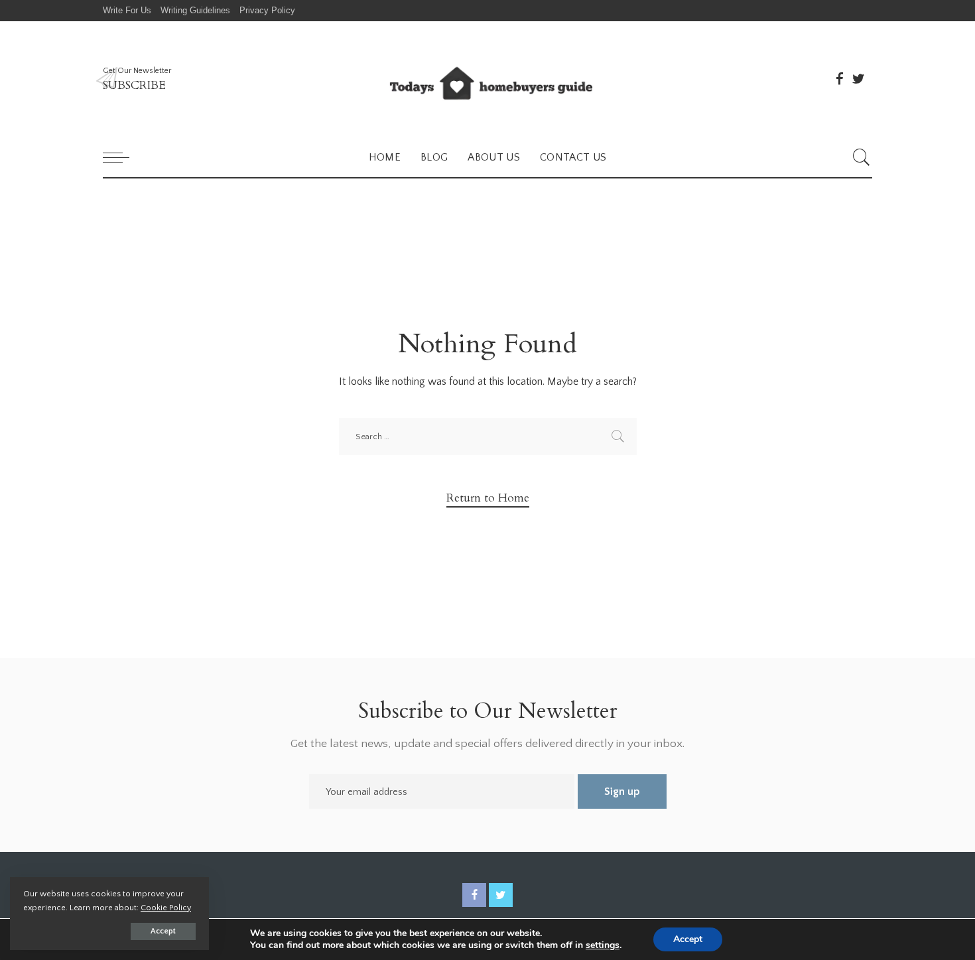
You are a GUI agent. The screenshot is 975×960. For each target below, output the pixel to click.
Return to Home (487, 498)
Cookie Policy (166, 907)
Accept (163, 931)
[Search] (861, 157)
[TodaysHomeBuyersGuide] (487, 79)
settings (602, 945)
